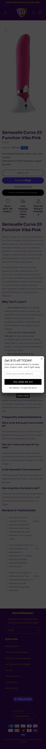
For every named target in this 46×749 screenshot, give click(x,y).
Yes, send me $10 (23, 382)
